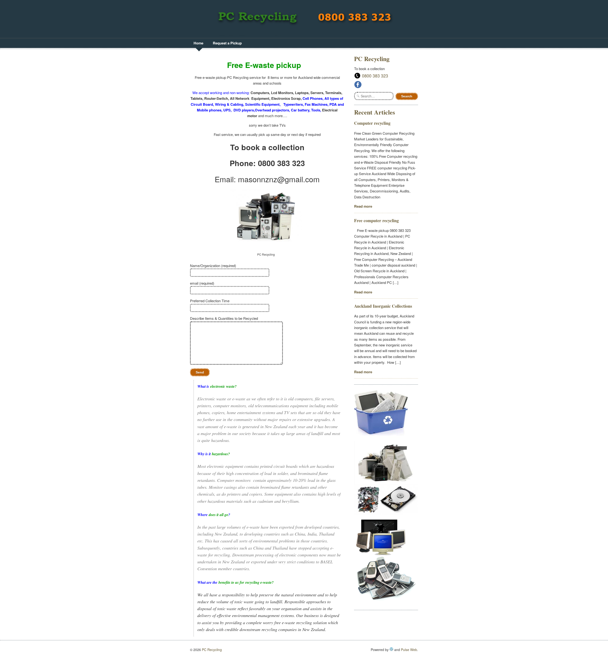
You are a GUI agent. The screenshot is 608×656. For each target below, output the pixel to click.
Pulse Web (409, 649)
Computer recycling (372, 123)
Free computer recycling (376, 220)
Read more (363, 206)
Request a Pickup (227, 43)
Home (198, 43)
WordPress (391, 649)
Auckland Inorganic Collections (383, 306)
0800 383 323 (375, 75)
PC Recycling (212, 649)
